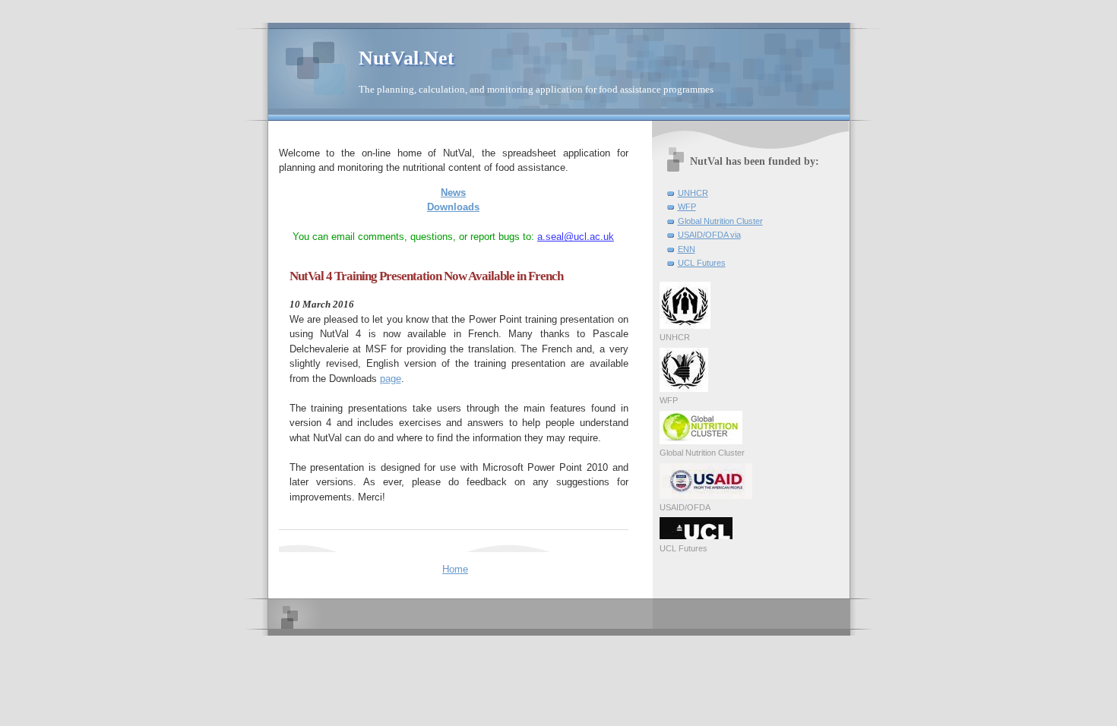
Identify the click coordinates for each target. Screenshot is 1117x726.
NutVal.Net (406, 58)
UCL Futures (702, 262)
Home (455, 569)
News (453, 192)
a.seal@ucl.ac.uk (575, 236)
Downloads (453, 207)
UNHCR (693, 192)
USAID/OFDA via (709, 234)
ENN (686, 249)
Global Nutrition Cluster (720, 221)
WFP (687, 206)
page (390, 378)
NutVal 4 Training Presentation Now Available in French (426, 276)
